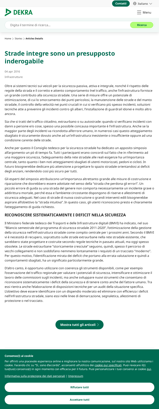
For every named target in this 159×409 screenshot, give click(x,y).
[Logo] (20, 12)
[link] (142, 3)
